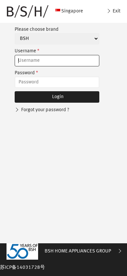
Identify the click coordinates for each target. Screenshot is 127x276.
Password (26, 73)
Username (27, 51)
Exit (116, 11)
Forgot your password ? (44, 110)
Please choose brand (37, 29)
